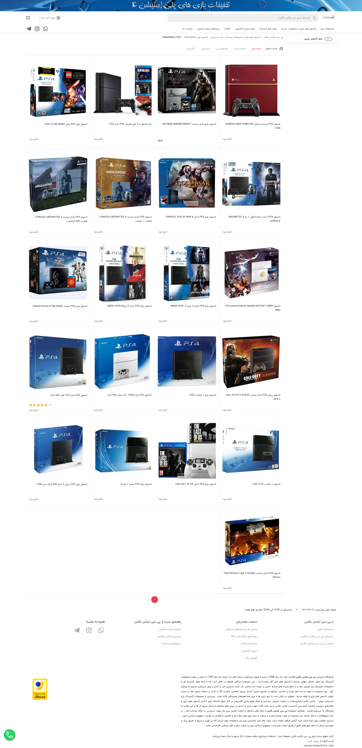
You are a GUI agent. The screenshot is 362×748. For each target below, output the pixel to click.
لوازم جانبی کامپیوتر (245, 28)
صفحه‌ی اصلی (325, 629)
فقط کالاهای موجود (313, 38)
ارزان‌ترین (205, 48)
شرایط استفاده (249, 643)
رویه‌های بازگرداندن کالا (244, 636)
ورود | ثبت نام (48, 17)
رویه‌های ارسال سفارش (208, 28)
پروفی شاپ (313, 741)
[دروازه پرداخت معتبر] (40, 699)
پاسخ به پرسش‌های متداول (241, 629)
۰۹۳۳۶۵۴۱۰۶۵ (307, 609)
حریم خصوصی (249, 651)
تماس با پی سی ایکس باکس (316, 643)
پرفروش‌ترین (222, 48)
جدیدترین (256, 48)
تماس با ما (187, 28)
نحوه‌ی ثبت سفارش (170, 629)
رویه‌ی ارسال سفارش (169, 636)
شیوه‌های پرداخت (171, 643)
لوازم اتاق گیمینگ (268, 28)
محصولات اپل (327, 28)
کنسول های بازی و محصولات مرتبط (298, 28)
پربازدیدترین (240, 48)
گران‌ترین (190, 48)
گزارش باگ (251, 658)
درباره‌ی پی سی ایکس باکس (317, 636)
